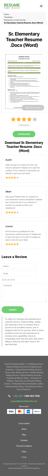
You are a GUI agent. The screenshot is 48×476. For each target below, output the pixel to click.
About (24, 429)
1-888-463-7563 (26, 396)
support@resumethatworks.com (24, 401)
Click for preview (33, 108)
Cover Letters (24, 423)
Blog (24, 434)
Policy (24, 451)
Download (24, 134)
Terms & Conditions (24, 446)
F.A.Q (24, 457)
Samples (23, 440)
